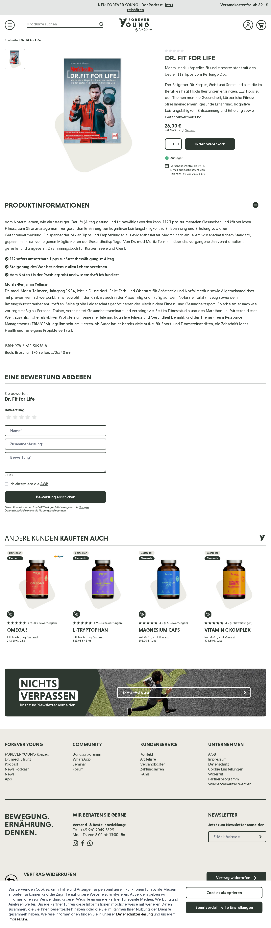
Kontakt (146, 754)
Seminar (79, 764)
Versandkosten (152, 764)
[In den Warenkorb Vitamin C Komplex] (208, 614)
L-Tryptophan (90, 630)
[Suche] (101, 24)
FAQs (144, 774)
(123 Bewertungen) (176, 622)
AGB (44, 483)
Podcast (11, 764)
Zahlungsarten (152, 769)
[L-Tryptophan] (103, 581)
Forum (78, 769)
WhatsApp (82, 759)
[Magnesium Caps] (168, 581)
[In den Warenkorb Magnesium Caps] (142, 614)
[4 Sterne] (28, 417)
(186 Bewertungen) (110, 622)
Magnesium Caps (159, 630)
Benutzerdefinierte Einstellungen (224, 907)
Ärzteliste (148, 759)
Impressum (18, 919)
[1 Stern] (9, 417)
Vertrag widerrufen (236, 877)
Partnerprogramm (223, 779)
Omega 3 (17, 630)
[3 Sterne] (21, 417)
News (9, 774)
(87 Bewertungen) (241, 622)
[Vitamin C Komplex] (234, 581)
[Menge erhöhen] (179, 144)
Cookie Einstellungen (225, 769)
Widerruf (216, 774)
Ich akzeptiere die (29, 483)
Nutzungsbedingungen (52, 510)
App (8, 779)
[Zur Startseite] (135, 25)
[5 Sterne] (34, 417)
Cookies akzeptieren (224, 892)
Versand (190, 130)
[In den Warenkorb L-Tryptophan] (76, 614)
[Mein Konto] (248, 25)
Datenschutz (218, 764)
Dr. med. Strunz (18, 759)
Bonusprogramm (87, 754)
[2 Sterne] (15, 417)
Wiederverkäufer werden (229, 784)
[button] (175, 51)
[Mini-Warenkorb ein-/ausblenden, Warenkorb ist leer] (261, 25)
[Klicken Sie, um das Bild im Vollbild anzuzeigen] (93, 112)
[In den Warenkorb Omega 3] (10, 614)
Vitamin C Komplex (228, 630)
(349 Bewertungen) (45, 622)
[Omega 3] (37, 581)
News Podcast (17, 769)
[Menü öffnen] (10, 25)
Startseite (11, 40)
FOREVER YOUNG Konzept (28, 754)
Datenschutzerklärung (134, 914)
